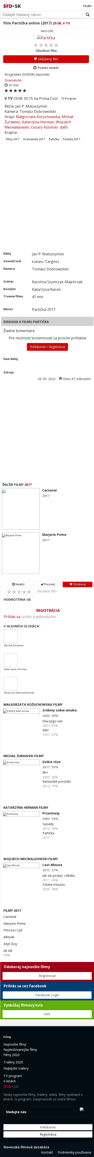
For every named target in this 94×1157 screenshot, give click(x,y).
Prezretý (49, 584)
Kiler (45, 730)
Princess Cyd (12, 930)
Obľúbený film (47, 59)
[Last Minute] (21, 865)
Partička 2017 (71, 139)
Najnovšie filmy (14, 1044)
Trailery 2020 (13, 1062)
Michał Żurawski (14, 645)
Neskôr (20, 584)
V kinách (9, 1081)
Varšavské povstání (56, 781)
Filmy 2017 (13, 139)
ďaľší (64, 127)
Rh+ (45, 772)
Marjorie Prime (14, 923)
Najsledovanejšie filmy (20, 1049)
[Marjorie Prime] (20, 553)
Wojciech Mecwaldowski (19, 692)
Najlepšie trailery (16, 1068)
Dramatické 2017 (34, 139)
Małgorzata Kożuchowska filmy (33, 704)
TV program (12, 1076)
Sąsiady (48, 824)
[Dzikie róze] (21, 762)
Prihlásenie (48, 1127)
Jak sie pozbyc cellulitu (58, 875)
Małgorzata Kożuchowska (38, 116)
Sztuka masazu (53, 884)
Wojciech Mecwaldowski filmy (30, 859)
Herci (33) (47, 31)
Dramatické (13, 80)
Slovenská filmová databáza (26, 1147)
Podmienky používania (74, 1152)
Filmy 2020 (11, 1055)
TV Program (68, 98)
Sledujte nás (16, 1112)
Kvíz (47, 1014)
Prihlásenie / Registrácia (47, 347)
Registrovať (47, 976)
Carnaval (9, 916)
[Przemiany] (21, 814)
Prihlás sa (12, 616)
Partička (54, 139)
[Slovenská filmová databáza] (12, 5)
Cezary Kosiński (44, 127)
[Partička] (46, 38)
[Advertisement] (47, 202)
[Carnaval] (20, 509)
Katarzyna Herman (38, 121)
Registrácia (48, 610)
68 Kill (7, 950)
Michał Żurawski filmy (23, 756)
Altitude (9, 937)
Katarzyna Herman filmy (25, 807)
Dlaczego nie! (52, 721)
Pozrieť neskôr (48, 68)
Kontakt (47, 1152)
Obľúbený (79, 584)
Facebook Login (47, 995)
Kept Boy (10, 944)
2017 (28, 484)
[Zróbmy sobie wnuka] (21, 711)
